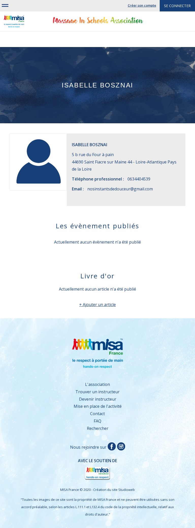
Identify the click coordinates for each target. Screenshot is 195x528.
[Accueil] (14, 23)
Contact (97, 413)
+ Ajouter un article (97, 304)
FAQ (97, 421)
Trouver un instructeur (97, 392)
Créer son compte (142, 5)
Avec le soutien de (66, 465)
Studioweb (126, 489)
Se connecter (177, 5)
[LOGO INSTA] (120, 447)
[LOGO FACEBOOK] (111, 447)
